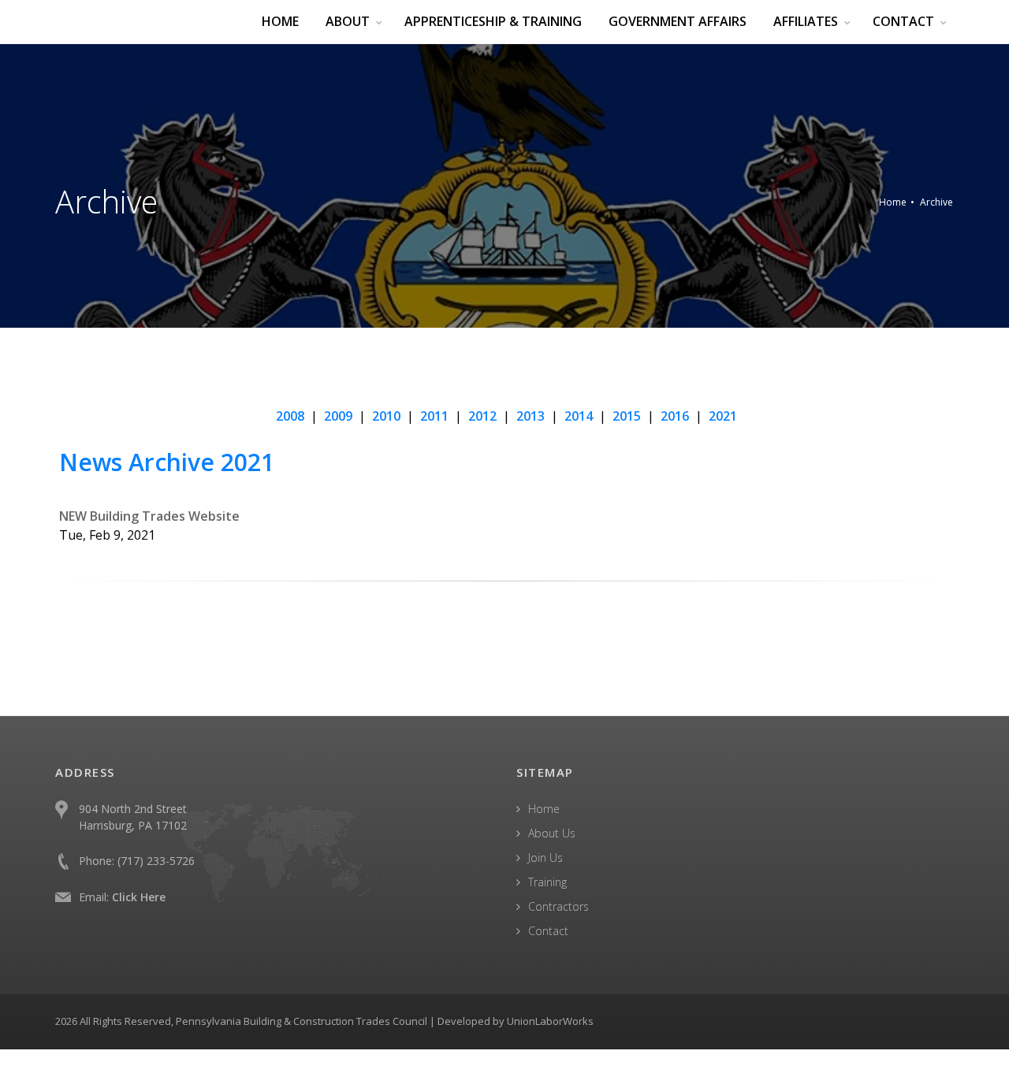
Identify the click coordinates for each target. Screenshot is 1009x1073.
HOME (280, 21)
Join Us (545, 857)
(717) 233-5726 (156, 860)
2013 (530, 416)
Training (547, 881)
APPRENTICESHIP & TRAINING (493, 21)
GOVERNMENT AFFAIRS (678, 21)
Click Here (139, 896)
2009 (338, 416)
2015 (626, 416)
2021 (723, 416)
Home (893, 202)
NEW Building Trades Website (149, 516)
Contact (548, 930)
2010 (386, 416)
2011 (434, 416)
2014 (578, 416)
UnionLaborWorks (550, 1021)
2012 (482, 416)
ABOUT (348, 21)
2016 (675, 416)
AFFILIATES (805, 21)
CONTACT (903, 21)
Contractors (558, 906)
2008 (290, 416)
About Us (551, 833)
